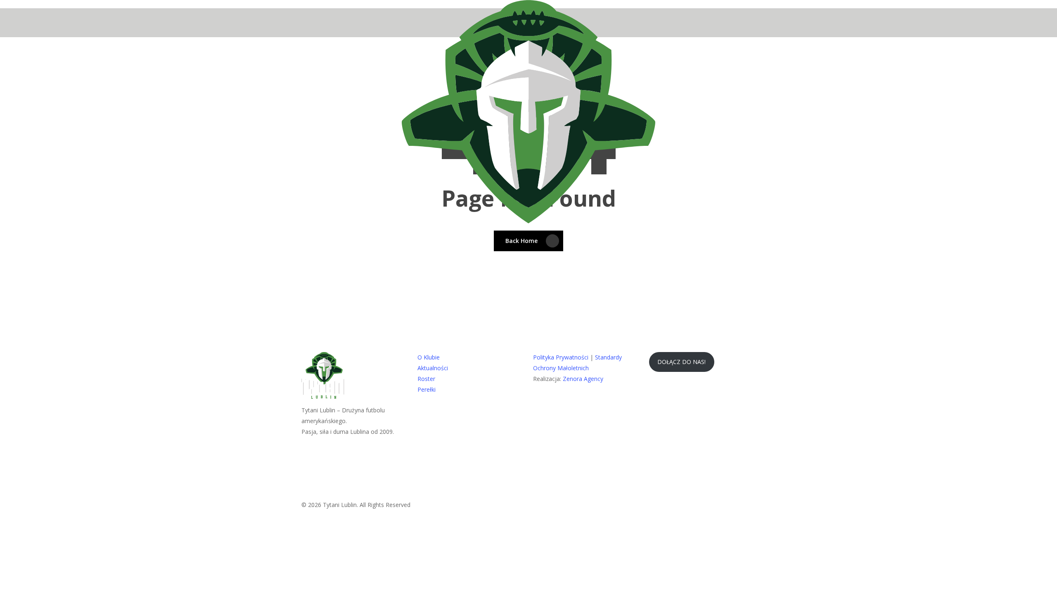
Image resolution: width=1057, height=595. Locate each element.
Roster (426, 379)
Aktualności (432, 368)
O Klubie (428, 357)
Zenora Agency (583, 379)
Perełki (426, 389)
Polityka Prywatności (560, 357)
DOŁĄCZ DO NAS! (681, 362)
